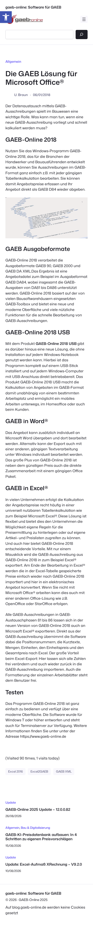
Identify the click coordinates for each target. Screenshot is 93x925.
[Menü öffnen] (84, 19)
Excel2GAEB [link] (39, 771)
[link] (6, 17)
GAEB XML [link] (64, 771)
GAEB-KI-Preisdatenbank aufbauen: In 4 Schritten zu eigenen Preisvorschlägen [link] (41, 836)
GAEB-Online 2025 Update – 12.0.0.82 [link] (37, 809)
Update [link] (10, 802)
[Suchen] (82, 34)
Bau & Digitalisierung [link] (35, 827)
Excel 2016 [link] (15, 771)
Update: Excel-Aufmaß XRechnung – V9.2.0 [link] (43, 864)
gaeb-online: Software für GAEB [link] (33, 7)
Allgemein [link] (13, 61)
